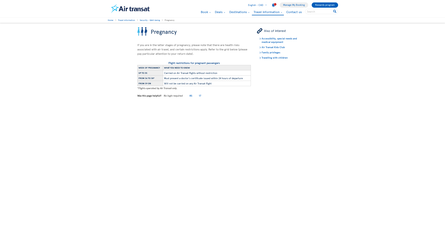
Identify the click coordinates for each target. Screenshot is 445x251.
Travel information (266, 12)
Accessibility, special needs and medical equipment (279, 40)
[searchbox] (321, 11)
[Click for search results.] (335, 11)
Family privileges (271, 52)
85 (190, 95)
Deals (218, 12)
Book (204, 12)
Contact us (294, 12)
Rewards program (325, 4)
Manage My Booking (294, 4)
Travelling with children (275, 57)
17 (200, 95)
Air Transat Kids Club (273, 47)
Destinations (238, 12)
